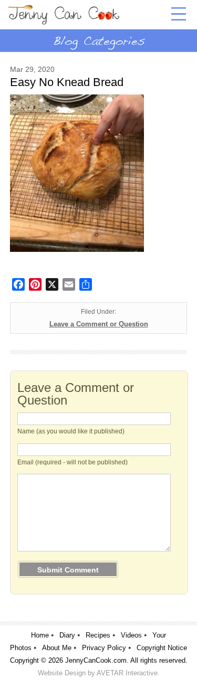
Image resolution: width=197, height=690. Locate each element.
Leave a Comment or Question (98, 324)
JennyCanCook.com (96, 660)
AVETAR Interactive (127, 673)
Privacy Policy (104, 648)
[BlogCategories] (98, 40)
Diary (67, 635)
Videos (131, 635)
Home (40, 635)
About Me (56, 648)
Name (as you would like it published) (71, 431)
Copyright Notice (162, 648)
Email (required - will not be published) (72, 462)
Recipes (98, 635)
